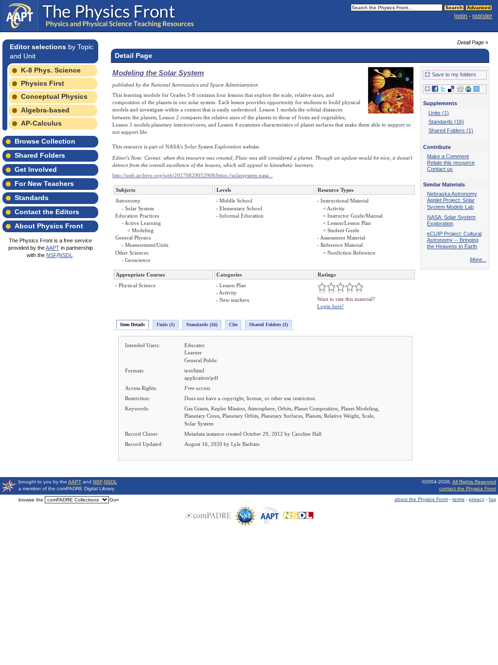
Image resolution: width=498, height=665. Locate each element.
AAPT (52, 248)
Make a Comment (448, 156)
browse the (30, 499)
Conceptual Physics (54, 96)
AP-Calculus (41, 123)
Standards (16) (201, 324)
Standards (32, 198)
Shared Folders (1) (268, 324)
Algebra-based (45, 110)
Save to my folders (454, 74)
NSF (51, 255)
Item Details (132, 324)
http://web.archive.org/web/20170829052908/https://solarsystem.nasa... (192, 175)
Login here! (330, 306)
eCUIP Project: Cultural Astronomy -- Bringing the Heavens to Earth (454, 240)
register (482, 16)
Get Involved (36, 169)
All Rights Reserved (474, 481)
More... (478, 259)
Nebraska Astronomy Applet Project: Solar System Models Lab (452, 200)
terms (458, 499)
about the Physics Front (421, 499)
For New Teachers (44, 183)
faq (492, 499)
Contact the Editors (47, 212)
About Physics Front (49, 226)
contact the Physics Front (467, 488)
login (460, 16)
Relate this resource (451, 163)
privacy (476, 499)
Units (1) (166, 324)
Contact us (440, 169)
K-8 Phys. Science (51, 70)
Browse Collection (45, 141)
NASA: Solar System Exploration (451, 220)
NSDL (65, 255)
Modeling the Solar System (158, 73)
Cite (233, 324)
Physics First (42, 83)
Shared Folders (40, 155)
